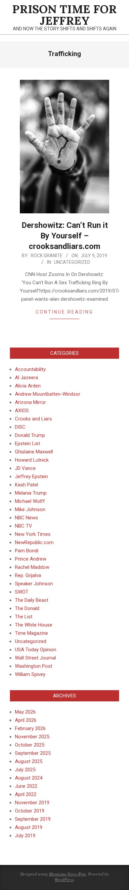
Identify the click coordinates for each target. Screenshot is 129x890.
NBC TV (23, 526)
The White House (33, 625)
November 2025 (32, 737)
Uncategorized (72, 262)
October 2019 (29, 811)
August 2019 (28, 827)
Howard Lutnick (32, 460)
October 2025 (29, 745)
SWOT (21, 592)
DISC (20, 427)
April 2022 (25, 794)
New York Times (33, 534)
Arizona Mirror (30, 402)
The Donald (27, 608)
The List (23, 617)
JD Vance (25, 468)
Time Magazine (31, 633)
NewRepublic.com (34, 542)
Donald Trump (30, 435)
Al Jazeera (26, 378)
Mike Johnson (30, 509)
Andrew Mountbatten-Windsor (47, 394)
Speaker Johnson (34, 584)
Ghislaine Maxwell (34, 452)
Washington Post (33, 666)
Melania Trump (31, 493)
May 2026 (25, 712)
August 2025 (28, 761)
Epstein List (27, 443)
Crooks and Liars (33, 419)
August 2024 (28, 778)
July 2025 (25, 770)
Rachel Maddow (32, 567)
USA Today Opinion (35, 650)
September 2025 (33, 753)
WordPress (64, 879)
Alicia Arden (28, 386)
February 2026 (30, 728)
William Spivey (30, 674)
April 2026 (25, 720)
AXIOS (22, 411)
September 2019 (33, 819)
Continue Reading (64, 312)
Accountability (30, 369)
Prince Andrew (30, 559)
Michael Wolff (30, 501)
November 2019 (32, 803)
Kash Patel (26, 485)
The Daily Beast (31, 600)
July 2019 (25, 836)
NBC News (26, 518)
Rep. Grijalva (28, 575)
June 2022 (26, 786)
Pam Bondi (26, 551)
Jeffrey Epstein (31, 476)
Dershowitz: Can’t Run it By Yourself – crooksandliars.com (65, 236)
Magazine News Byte (67, 874)
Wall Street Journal (35, 658)
